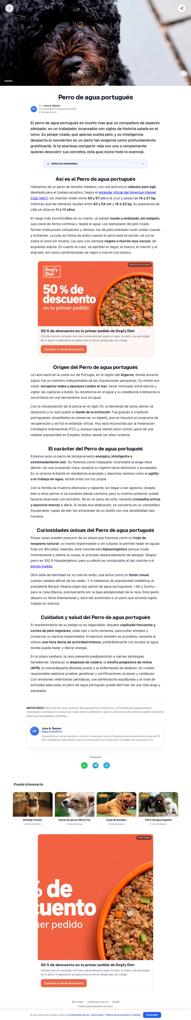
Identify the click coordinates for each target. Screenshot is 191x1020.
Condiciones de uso (97, 1002)
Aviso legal (77, 1002)
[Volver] (9, 8)
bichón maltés (41, 566)
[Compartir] (182, 8)
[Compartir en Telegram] (95, 765)
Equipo (116, 1002)
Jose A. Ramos (51, 105)
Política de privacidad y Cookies (95, 1006)
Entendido (152, 1014)
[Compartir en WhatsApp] (84, 765)
